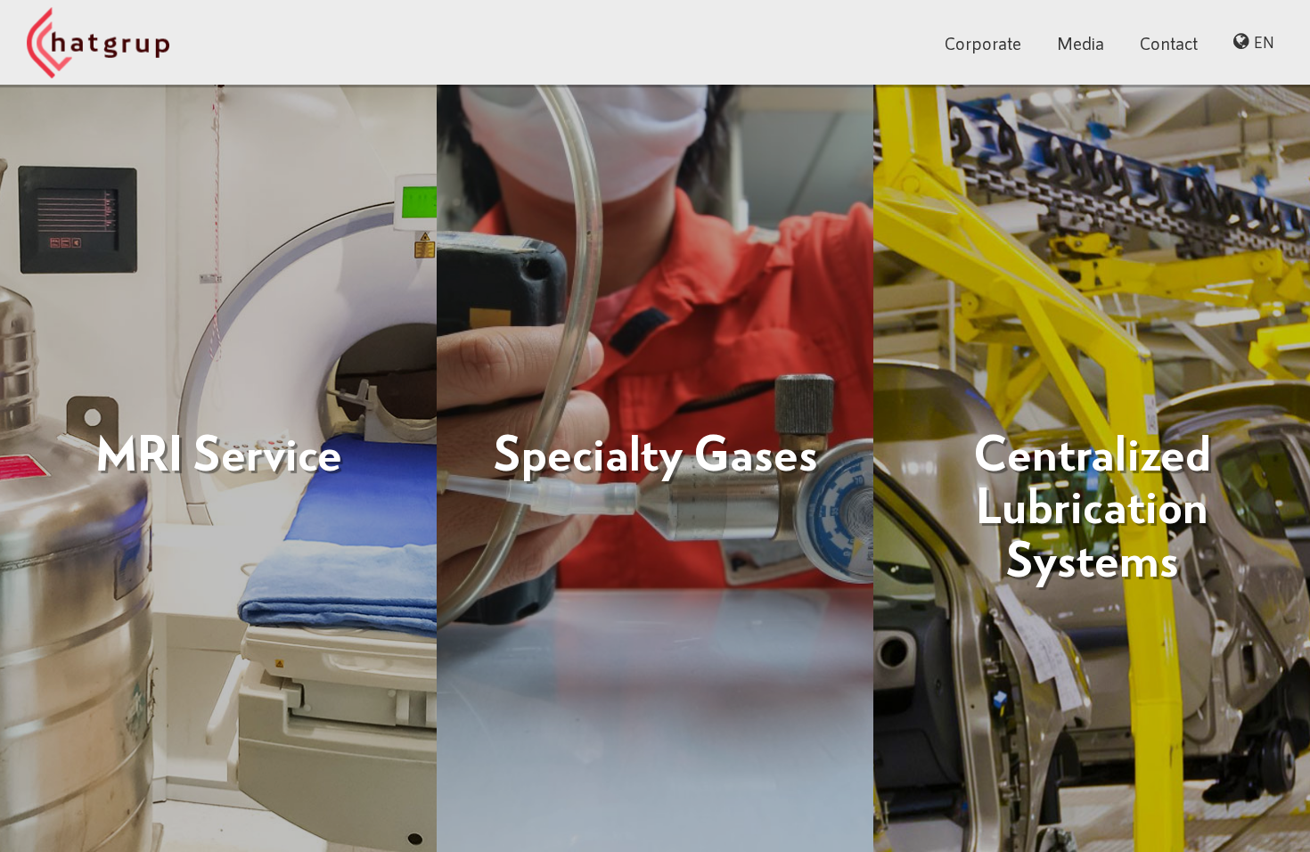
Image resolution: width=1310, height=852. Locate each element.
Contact (1169, 42)
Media (1080, 42)
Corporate (983, 42)
